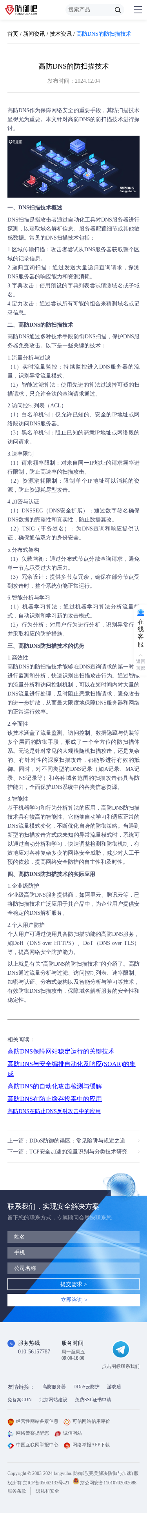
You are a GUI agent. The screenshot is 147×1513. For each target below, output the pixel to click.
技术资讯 (61, 34)
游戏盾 (114, 1386)
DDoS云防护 (86, 1386)
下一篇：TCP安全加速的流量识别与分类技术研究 (67, 1152)
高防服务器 (54, 1386)
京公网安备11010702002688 (108, 1483)
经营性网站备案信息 (37, 1421)
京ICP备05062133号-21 (46, 1483)
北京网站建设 (53, 1399)
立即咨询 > (74, 1300)
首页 (12, 34)
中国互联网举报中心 (37, 1445)
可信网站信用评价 (91, 1421)
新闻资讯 (34, 34)
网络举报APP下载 (91, 1445)
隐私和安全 (47, 1491)
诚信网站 (72, 1433)
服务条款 (16, 1491)
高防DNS (18, 110)
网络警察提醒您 (32, 1433)
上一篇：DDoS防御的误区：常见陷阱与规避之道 (66, 1141)
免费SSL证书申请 (93, 1399)
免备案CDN (19, 1399)
